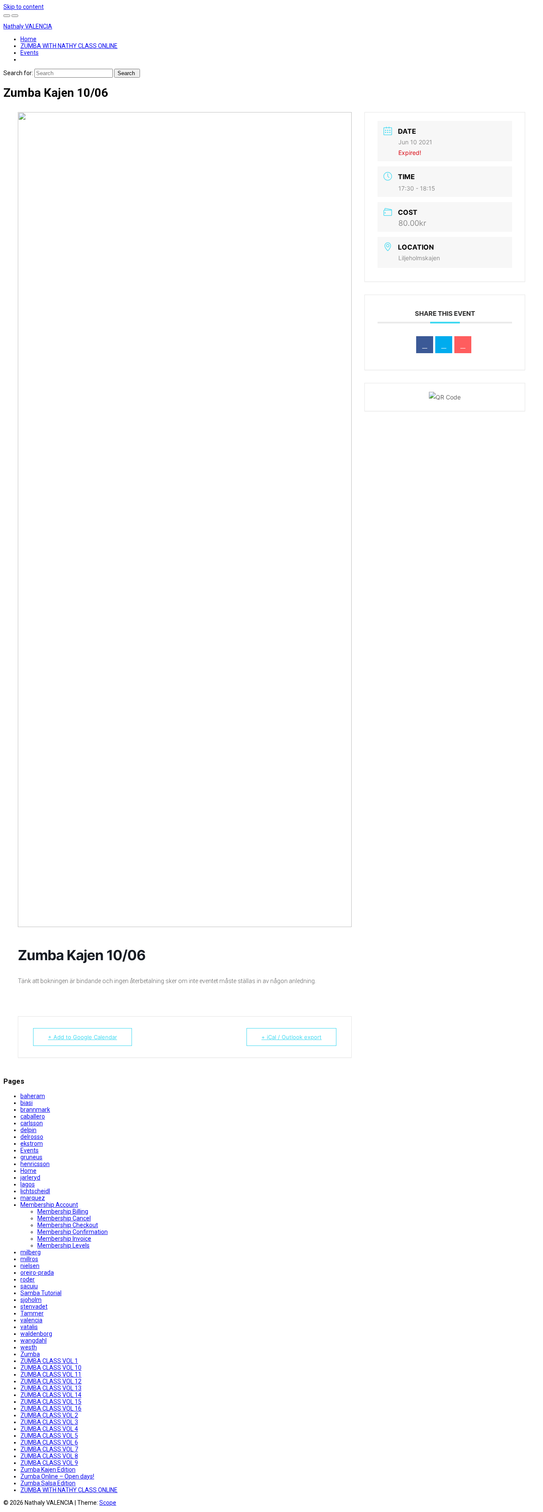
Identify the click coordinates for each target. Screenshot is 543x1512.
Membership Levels (63, 1245)
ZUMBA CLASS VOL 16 (50, 1408)
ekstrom (31, 1143)
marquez (32, 1197)
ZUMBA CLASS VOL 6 (49, 1442)
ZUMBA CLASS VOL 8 (49, 1456)
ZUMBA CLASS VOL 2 (49, 1415)
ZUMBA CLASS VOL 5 (49, 1435)
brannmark (35, 1109)
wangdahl (33, 1340)
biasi (26, 1102)
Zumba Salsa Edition (48, 1483)
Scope (107, 1502)
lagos (27, 1184)
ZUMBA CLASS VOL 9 (49, 1462)
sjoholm (31, 1299)
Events (29, 52)
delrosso (31, 1136)
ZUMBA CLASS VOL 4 (49, 1428)
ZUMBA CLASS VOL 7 (49, 1449)
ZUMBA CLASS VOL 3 (49, 1422)
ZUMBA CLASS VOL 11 (50, 1374)
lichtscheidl (35, 1191)
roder (27, 1279)
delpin (28, 1130)
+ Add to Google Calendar (82, 1037)
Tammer (32, 1313)
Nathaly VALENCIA (27, 26)
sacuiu (29, 1286)
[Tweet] (443, 344)
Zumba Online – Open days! (57, 1476)
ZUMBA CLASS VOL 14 (50, 1394)
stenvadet (34, 1306)
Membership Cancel (64, 1218)
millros (29, 1259)
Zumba (30, 1354)
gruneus (31, 1157)
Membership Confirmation (72, 1231)
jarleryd (30, 1177)
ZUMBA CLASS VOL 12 (50, 1381)
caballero (32, 1116)
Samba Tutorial (41, 1293)
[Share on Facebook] (424, 344)
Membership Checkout (67, 1225)
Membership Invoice (64, 1238)
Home (28, 39)
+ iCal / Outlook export (291, 1037)
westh (28, 1347)
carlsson (31, 1123)
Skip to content (23, 6)
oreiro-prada (37, 1272)
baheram (32, 1096)
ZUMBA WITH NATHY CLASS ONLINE (69, 45)
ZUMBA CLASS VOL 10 (50, 1367)
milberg (30, 1252)
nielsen (29, 1265)
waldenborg (36, 1333)
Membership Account (49, 1204)
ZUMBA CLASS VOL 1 (49, 1360)
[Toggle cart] (6, 15)
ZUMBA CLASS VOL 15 (50, 1401)
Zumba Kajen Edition (48, 1469)
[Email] (462, 344)
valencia (31, 1320)
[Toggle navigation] (14, 15)
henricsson (35, 1164)
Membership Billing (62, 1211)
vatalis (29, 1327)
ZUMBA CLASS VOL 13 (50, 1388)
